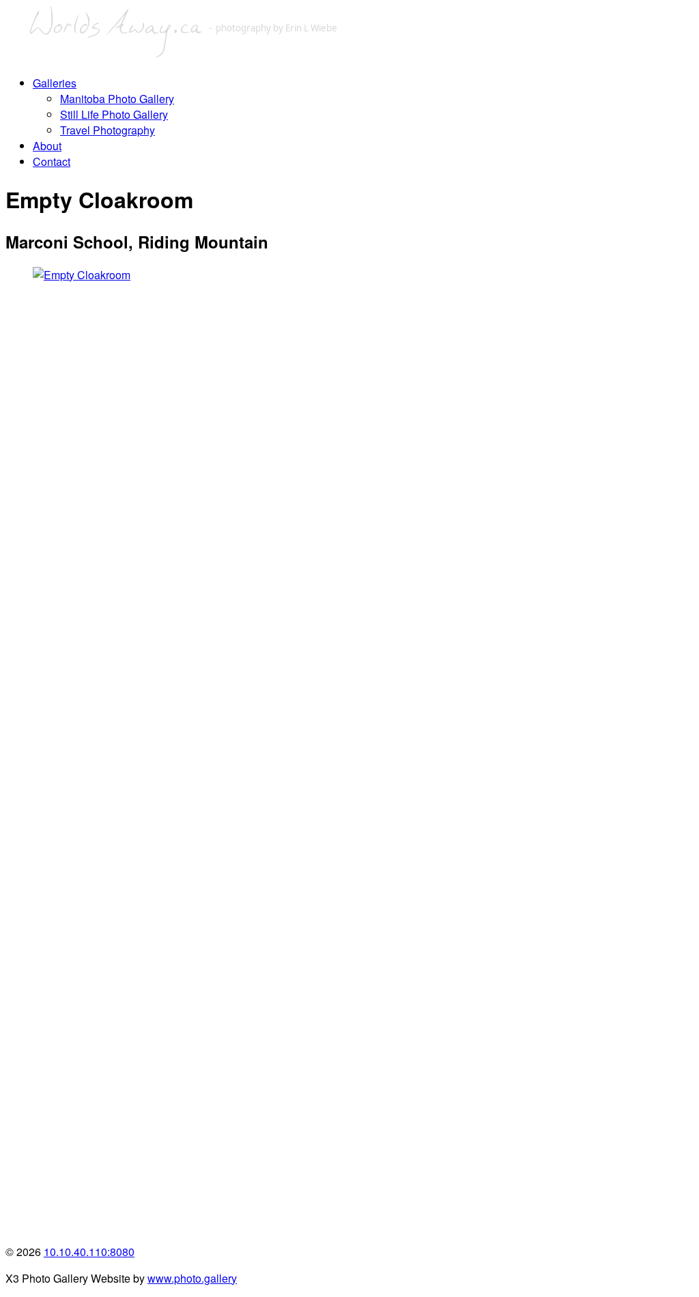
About (47, 146)
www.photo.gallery (192, 1278)
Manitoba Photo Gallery (117, 98)
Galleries (54, 83)
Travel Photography (107, 130)
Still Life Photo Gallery (114, 114)
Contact (51, 161)
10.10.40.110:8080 (89, 1251)
